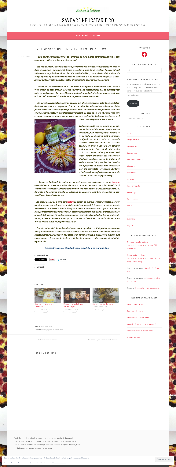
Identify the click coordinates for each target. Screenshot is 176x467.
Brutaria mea (132, 153)
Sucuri (129, 212)
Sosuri (129, 205)
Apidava (116, 182)
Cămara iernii (132, 166)
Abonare (133, 103)
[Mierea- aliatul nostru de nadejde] (77, 295)
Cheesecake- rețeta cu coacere (146, 288)
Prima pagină (82, 35)
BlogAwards (132, 146)
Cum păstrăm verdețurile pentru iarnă (141, 324)
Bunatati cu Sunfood (135, 159)
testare (70, 201)
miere (61, 329)
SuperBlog (131, 219)
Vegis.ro (130, 225)
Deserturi (130, 179)
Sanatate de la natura (104, 304)
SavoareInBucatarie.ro (88, 20)
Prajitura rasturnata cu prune (138, 317)
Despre (96, 35)
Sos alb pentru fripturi (135, 311)
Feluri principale (46, 326)
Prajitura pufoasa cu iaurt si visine (140, 331)
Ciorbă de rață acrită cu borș (138, 304)
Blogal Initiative (133, 139)
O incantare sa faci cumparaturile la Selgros (102, 340)
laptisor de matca (53, 329)
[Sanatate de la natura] (106, 295)
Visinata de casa (133, 337)
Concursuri (131, 172)
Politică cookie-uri (60, 463)
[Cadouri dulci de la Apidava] (48, 295)
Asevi (129, 133)
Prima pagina (132, 192)
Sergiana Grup (132, 199)
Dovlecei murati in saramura (47, 340)
